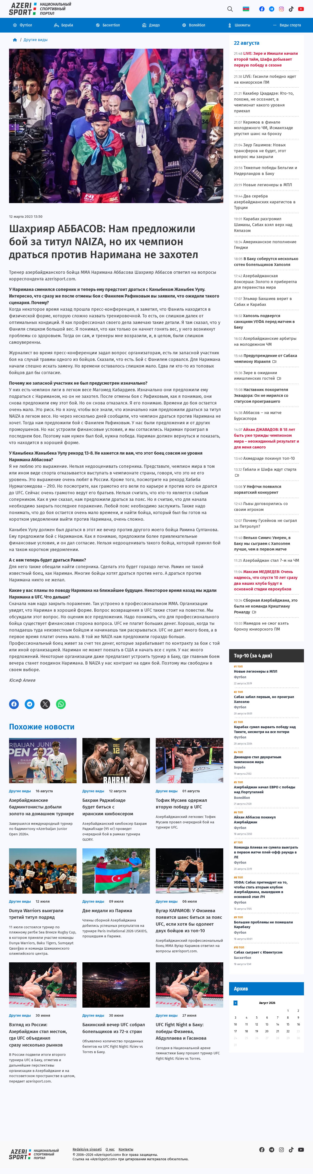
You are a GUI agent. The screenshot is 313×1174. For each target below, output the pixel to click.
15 (288, 1024)
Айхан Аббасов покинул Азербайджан (255, 819)
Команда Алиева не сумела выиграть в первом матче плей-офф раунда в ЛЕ (266, 852)
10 (235, 1024)
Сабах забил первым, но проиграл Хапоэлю (264, 699)
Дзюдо (154, 25)
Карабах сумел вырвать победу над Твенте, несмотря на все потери (265, 729)
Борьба (67, 25)
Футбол (26, 25)
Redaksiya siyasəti (87, 1149)
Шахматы (242, 25)
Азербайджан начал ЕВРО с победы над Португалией (264, 789)
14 (277, 1024)
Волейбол (197, 25)
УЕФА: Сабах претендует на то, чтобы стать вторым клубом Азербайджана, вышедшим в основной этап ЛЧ (261, 889)
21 (277, 1031)
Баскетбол (111, 25)
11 (246, 1024)
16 (298, 1024)
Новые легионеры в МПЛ (255, 671)
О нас (110, 1149)
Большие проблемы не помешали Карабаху (263, 924)
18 (246, 1031)
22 (288, 1031)
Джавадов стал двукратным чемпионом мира (257, 759)
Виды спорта (290, 25)
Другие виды (36, 39)
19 (256, 1031)
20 (266, 1031)
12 (256, 1024)
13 (267, 1024)
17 (235, 1031)
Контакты (126, 1149)
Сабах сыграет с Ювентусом (258, 952)
